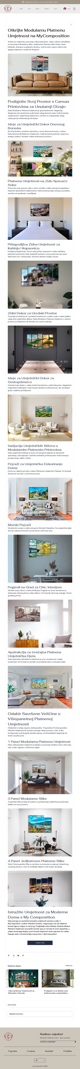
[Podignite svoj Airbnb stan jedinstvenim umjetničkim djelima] (58, 978)
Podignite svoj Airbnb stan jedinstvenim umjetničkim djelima (56, 992)
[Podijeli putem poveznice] (23, 955)
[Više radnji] (71, 24)
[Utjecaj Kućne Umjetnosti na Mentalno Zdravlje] (22, 978)
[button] (74, 9)
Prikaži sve (69, 966)
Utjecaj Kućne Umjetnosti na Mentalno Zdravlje (21, 992)
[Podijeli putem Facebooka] (9, 955)
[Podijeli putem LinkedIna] (18, 955)
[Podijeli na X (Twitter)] (13, 955)
